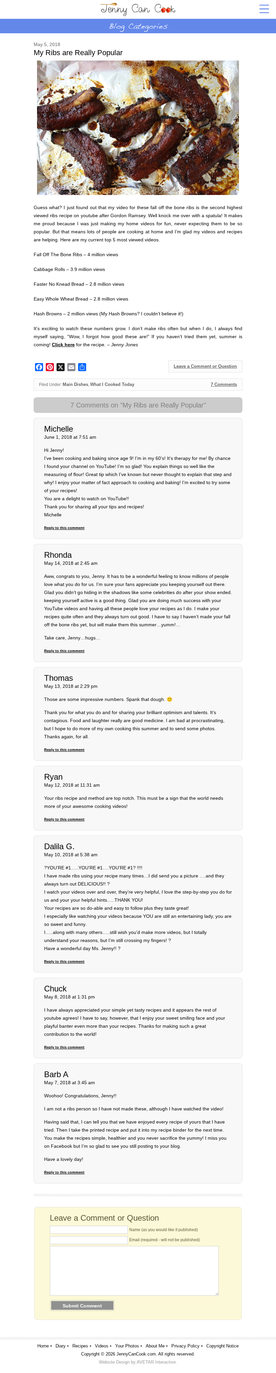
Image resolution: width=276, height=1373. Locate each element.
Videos (101, 1345)
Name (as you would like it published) (163, 1229)
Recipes (80, 1345)
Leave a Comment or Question (205, 366)
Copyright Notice (222, 1345)
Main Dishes (75, 384)
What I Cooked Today (112, 384)
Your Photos (127, 1345)
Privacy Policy (185, 1345)
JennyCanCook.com (136, 1354)
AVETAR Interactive (156, 1362)
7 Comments (224, 384)
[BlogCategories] (138, 25)
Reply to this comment (64, 528)
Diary (61, 1345)
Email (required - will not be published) (164, 1240)
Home (43, 1345)
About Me (155, 1345)
